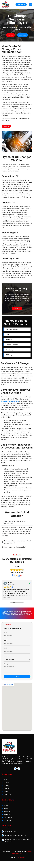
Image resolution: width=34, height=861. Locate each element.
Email (5, 648)
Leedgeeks (21, 857)
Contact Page (25, 614)
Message (6, 664)
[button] (30, 4)
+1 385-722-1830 (8, 614)
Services (6, 656)
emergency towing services (10, 401)
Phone (5, 640)
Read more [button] (6, 598)
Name (5, 632)
